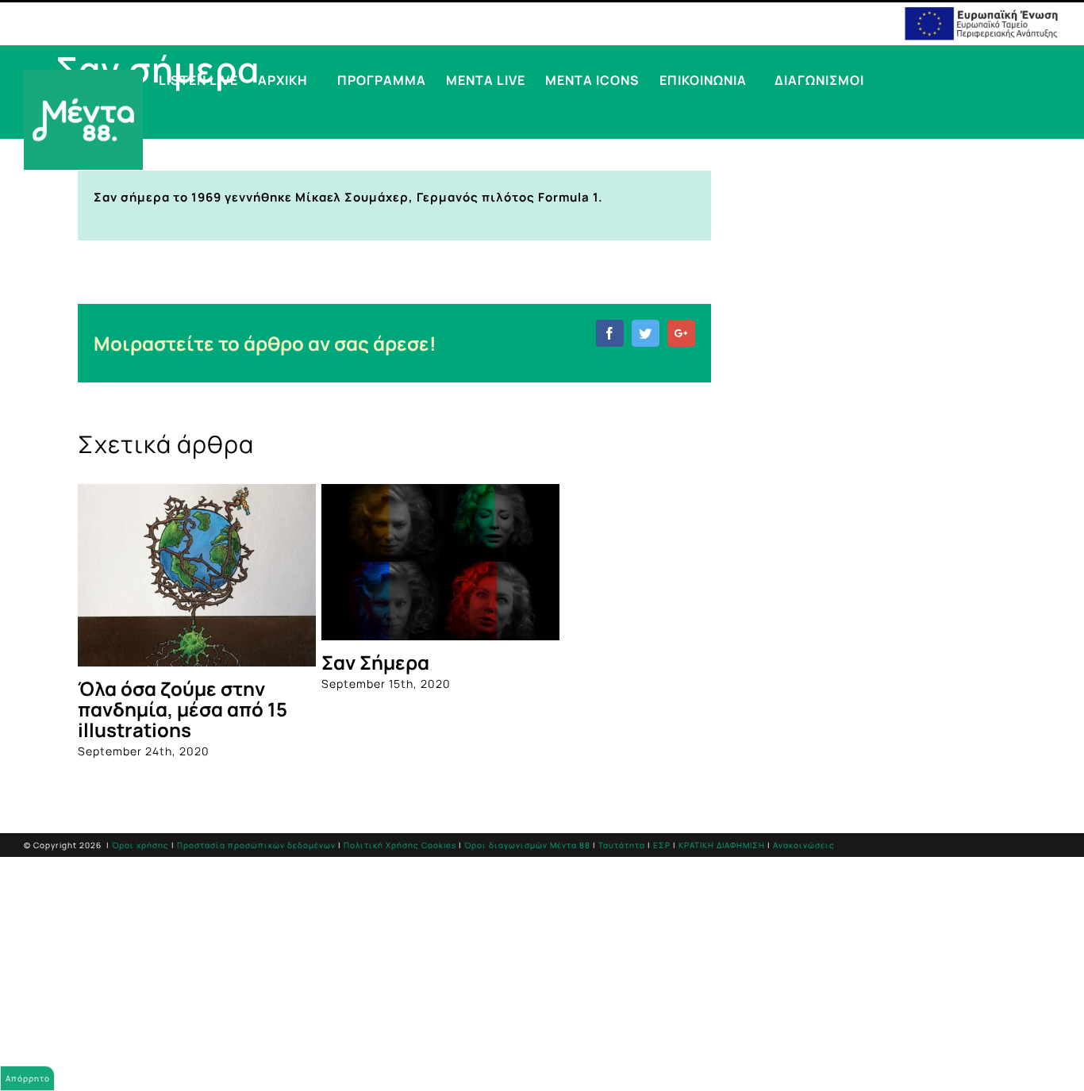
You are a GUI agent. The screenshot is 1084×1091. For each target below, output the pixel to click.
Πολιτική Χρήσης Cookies (400, 845)
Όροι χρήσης (140, 845)
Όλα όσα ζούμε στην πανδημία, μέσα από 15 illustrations (182, 709)
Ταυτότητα (621, 845)
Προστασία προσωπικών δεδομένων (256, 845)
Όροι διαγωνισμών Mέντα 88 (527, 845)
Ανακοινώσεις (804, 845)
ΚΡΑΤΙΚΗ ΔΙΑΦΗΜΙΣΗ (721, 845)
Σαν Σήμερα (375, 662)
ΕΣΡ (662, 845)
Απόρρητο (28, 1078)
